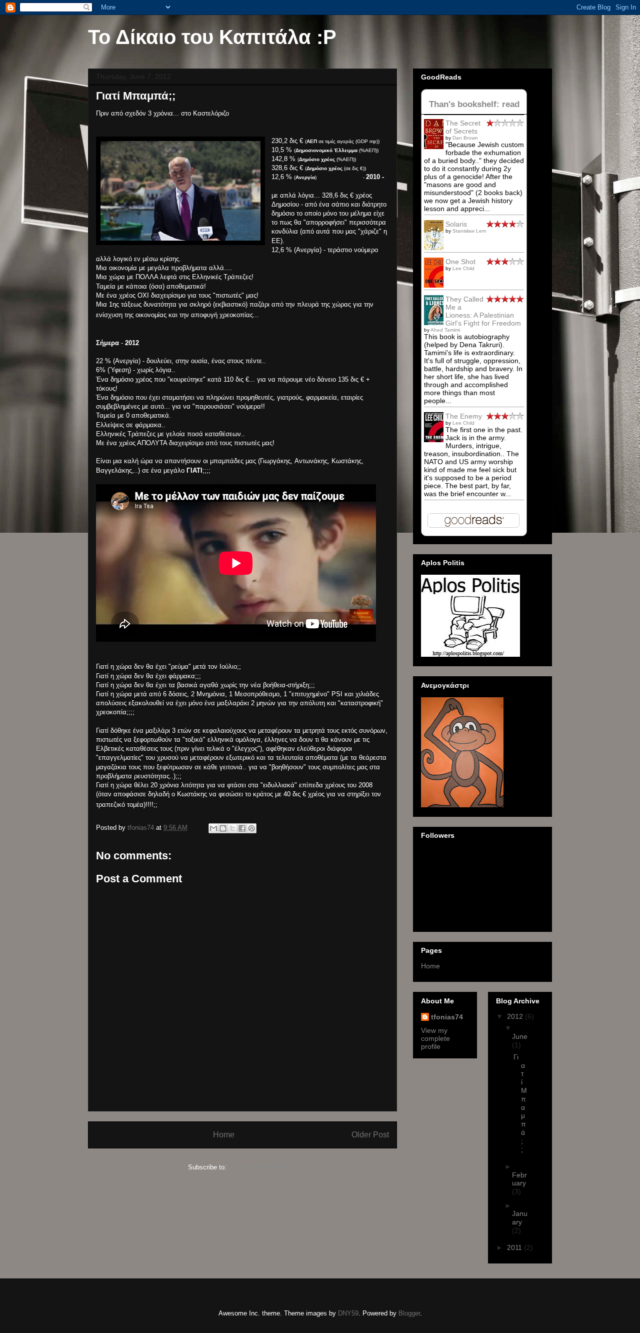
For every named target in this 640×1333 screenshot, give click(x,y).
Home (223, 1134)
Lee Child (463, 268)
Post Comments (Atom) (262, 1167)
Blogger (409, 1313)
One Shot (461, 262)
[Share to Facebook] (242, 828)
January (520, 1217)
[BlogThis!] (223, 828)
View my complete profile (435, 1038)
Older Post (370, 1134)
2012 (516, 1016)
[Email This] (213, 828)
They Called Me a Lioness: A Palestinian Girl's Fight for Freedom (483, 311)
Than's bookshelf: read (474, 104)
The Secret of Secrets (463, 127)
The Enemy (464, 416)
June (520, 1036)
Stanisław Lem (469, 231)
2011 (515, 1247)
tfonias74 (447, 1017)
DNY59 (348, 1313)
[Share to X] (233, 828)
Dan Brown (465, 138)
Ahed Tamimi (445, 330)
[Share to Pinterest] (251, 828)
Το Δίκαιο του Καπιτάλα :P (212, 37)
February (519, 1179)
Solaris (456, 224)
